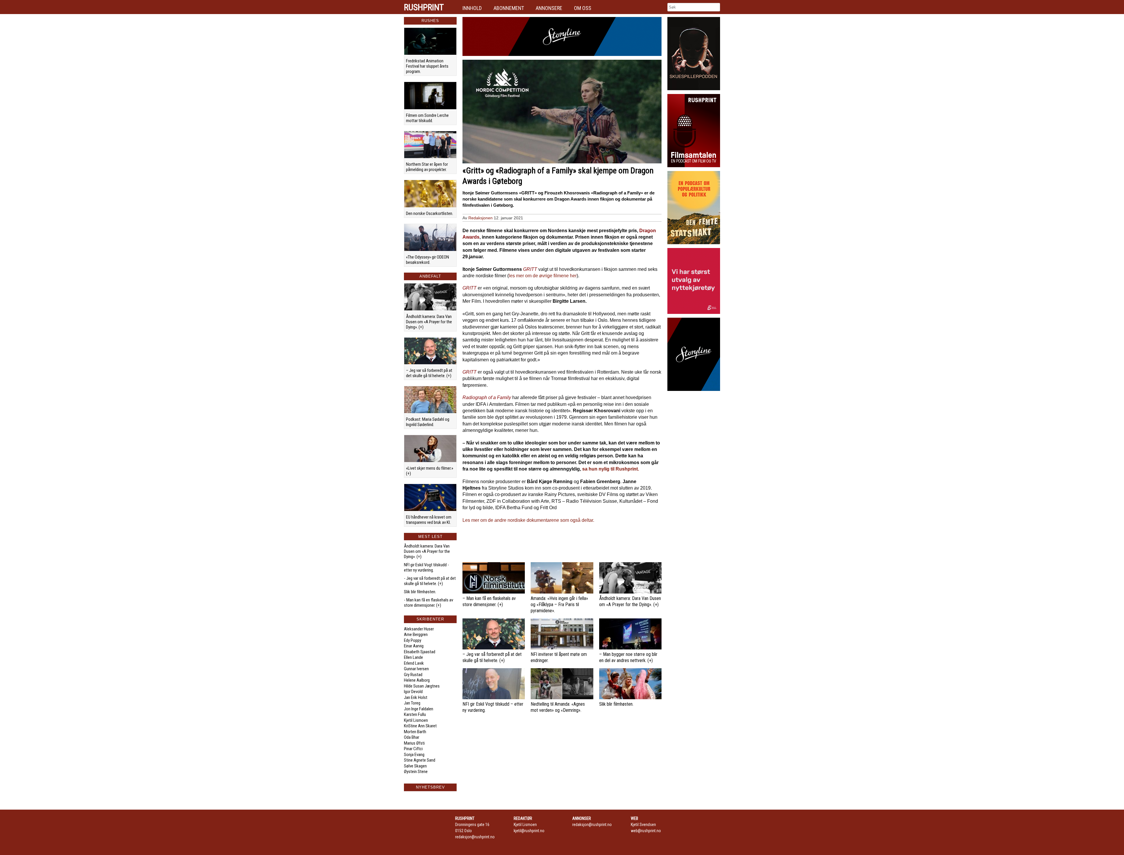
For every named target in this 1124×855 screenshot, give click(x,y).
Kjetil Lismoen (416, 720)
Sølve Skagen (415, 766)
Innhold (472, 8)
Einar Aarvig (414, 646)
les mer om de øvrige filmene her (543, 275)
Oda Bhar (411, 737)
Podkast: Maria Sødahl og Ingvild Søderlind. (427, 422)
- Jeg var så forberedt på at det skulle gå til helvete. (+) (430, 581)
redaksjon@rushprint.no (475, 837)
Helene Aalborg (417, 680)
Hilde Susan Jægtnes (422, 686)
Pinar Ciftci (413, 748)
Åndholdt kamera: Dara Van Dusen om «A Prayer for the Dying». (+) (429, 322)
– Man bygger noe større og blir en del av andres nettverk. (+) (628, 657)
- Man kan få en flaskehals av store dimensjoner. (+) (428, 602)
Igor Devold (413, 691)
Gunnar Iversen (416, 668)
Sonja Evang (414, 754)
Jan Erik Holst (415, 697)
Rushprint (424, 7)
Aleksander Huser (419, 629)
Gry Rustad (413, 674)
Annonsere (549, 8)
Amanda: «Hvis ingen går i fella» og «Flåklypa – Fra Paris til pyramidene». (559, 604)
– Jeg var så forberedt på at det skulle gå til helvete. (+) (429, 373)
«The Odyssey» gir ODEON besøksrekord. (427, 259)
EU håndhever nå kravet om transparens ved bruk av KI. (428, 519)
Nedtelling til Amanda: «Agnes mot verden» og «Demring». (558, 707)
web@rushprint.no (646, 830)
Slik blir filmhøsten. (420, 591)
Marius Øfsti (414, 743)
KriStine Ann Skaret (420, 726)
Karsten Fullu (415, 714)
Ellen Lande (413, 657)
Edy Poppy (412, 640)
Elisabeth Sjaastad (419, 651)
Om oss (582, 8)
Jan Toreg (412, 703)
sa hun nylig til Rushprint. (610, 468)
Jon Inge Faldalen (418, 709)
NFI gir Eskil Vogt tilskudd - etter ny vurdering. (426, 567)
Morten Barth (415, 731)
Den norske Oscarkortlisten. (429, 213)
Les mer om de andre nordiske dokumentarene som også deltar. (528, 520)
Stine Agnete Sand (419, 760)
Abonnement (509, 8)
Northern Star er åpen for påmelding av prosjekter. (427, 167)
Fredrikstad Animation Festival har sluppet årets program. (427, 66)
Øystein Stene (416, 771)
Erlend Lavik (414, 663)
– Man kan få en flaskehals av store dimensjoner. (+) (489, 601)
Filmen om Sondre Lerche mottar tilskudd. (427, 118)
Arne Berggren (416, 634)
